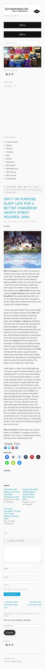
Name (6, 569)
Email (6, 577)
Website (6, 585)
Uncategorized (11, 178)
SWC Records (11, 172)
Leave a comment (24, 221)
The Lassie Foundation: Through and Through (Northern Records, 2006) (12, 513)
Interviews (9, 152)
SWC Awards (10, 165)
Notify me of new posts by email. (17, 589)
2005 (19, 187)
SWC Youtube (11, 175)
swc (5, 221)
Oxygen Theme (16, 661)
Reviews (9, 158)
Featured (9, 148)
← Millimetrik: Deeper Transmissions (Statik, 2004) (11, 605)
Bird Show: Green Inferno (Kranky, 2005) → (34, 605)
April (25, 187)
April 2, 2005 (12, 221)
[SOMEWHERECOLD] (22, 8)
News (8, 155)
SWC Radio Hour (12, 168)
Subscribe (9, 632)
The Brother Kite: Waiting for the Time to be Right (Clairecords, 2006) (12, 493)
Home (14, 187)
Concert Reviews (12, 142)
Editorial (9, 145)
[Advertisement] (22, 110)
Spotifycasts (10, 162)
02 (30, 187)
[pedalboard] (22, 57)
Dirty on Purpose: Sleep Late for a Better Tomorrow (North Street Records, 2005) (20, 208)
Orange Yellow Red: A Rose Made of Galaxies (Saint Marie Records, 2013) (30, 494)
